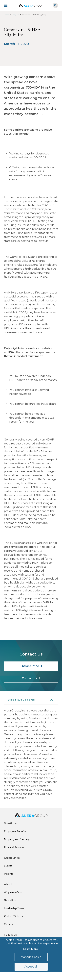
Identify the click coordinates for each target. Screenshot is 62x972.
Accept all (31, 966)
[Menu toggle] (8, 5)
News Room (11, 900)
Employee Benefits (15, 831)
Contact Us (30, 678)
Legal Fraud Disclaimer (21, 699)
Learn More (30, 948)
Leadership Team (14, 908)
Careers (8, 924)
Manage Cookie (31, 957)
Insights (16, 15)
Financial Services (14, 847)
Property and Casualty (17, 839)
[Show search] (55, 5)
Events (8, 865)
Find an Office (30, 666)
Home (6, 15)
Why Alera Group (13, 892)
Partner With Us (13, 916)
